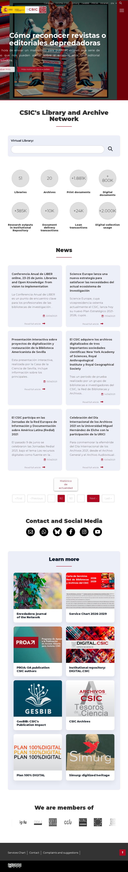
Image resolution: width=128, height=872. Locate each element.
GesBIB (85, 3)
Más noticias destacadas (51, 69)
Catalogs (48, 3)
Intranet (104, 3)
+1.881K (78, 178)
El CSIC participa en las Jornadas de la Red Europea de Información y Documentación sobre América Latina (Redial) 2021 (34, 426)
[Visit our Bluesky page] (57, 531)
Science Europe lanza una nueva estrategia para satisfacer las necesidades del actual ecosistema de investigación (92, 282)
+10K (49, 210)
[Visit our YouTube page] (97, 531)
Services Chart (17, 852)
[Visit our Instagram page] (84, 531)
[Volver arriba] (122, 852)
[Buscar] (120, 3)
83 (71, 498)
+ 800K (107, 178)
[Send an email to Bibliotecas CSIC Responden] (30, 531)
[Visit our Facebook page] (70, 531)
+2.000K (107, 210)
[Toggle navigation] (122, 10)
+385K (20, 210)
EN (112, 3)
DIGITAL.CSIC (62, 3)
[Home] (42, 9)
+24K (79, 210)
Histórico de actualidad (66, 484)
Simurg (75, 3)
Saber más (19, 69)
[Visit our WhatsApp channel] (43, 531)
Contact (34, 852)
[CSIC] (19, 9)
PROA (95, 3)
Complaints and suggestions (60, 852)
